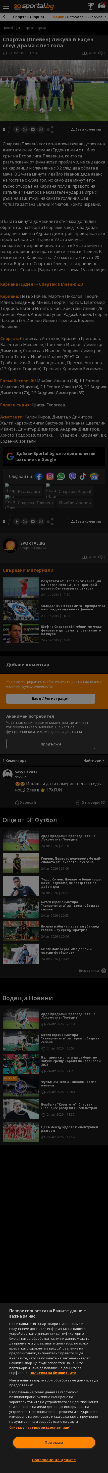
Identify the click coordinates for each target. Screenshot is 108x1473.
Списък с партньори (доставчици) (40, 1427)
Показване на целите (54, 1459)
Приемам (54, 1442)
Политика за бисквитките (53, 1372)
